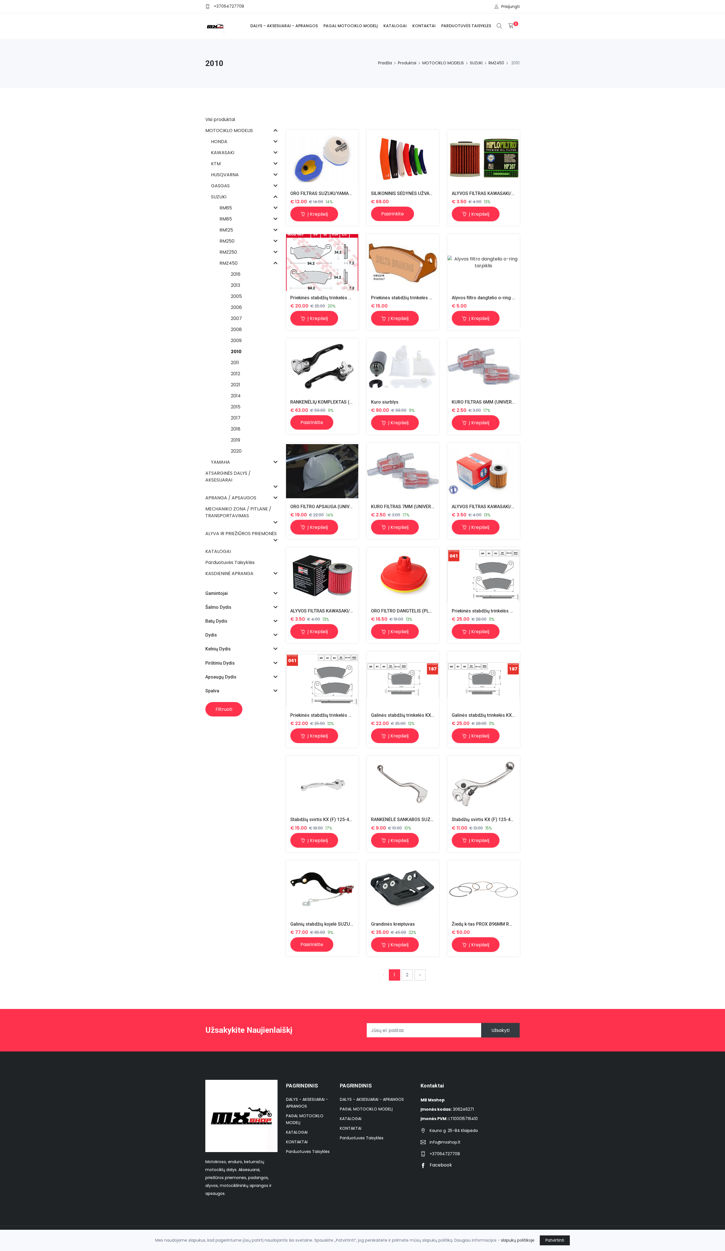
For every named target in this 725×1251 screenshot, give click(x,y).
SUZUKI (476, 63)
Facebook (440, 1165)
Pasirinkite (392, 214)
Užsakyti (500, 1030)
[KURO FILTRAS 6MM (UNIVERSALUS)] (483, 366)
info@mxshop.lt (445, 1142)
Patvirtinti (554, 1240)
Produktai (407, 63)
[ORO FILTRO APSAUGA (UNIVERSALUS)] (322, 471)
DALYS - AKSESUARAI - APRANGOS (284, 26)
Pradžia (385, 63)
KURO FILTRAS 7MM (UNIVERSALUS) (409, 506)
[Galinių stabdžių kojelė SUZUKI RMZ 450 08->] (322, 889)
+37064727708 (229, 6)
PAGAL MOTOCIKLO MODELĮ (350, 26)
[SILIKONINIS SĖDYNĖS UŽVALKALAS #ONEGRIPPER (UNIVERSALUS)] (403, 158)
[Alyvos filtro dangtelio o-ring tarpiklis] (483, 262)
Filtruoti (224, 709)
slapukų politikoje (517, 1240)
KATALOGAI (395, 26)
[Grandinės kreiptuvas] (403, 888)
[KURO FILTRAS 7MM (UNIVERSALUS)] (403, 471)
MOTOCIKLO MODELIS (443, 63)
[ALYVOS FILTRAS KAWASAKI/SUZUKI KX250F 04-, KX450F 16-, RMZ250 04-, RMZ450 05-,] (483, 158)
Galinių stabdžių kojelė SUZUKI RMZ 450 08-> (337, 924)
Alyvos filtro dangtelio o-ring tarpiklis (490, 297)
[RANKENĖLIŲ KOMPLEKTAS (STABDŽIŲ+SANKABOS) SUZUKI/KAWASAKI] (322, 367)
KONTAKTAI (424, 26)
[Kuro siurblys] (403, 367)
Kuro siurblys (384, 402)
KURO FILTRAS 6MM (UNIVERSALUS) (490, 402)
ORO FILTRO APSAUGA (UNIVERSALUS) (330, 506)
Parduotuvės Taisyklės (466, 26)
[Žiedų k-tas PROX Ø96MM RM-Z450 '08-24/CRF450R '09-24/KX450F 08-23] (483, 889)
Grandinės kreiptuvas (393, 924)
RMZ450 (496, 63)
